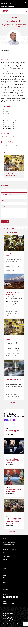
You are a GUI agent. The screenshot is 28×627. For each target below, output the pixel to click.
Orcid (3, 145)
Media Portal (5, 577)
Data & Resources (7, 556)
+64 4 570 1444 (8, 603)
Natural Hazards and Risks (9, 542)
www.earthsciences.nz (8, 6)
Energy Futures (6, 547)
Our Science (6, 538)
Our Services (6, 559)
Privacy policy (6, 589)
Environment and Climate (8, 544)
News (4, 573)
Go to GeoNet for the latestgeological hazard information (10, 622)
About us (5, 563)
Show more (12, 402)
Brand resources (6, 580)
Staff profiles (14, 17)
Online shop (5, 582)
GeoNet (4, 575)
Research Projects (7, 552)
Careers (4, 568)
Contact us (5, 570)
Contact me (5, 52)
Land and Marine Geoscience (9, 549)
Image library (5, 584)
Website (12, 145)
